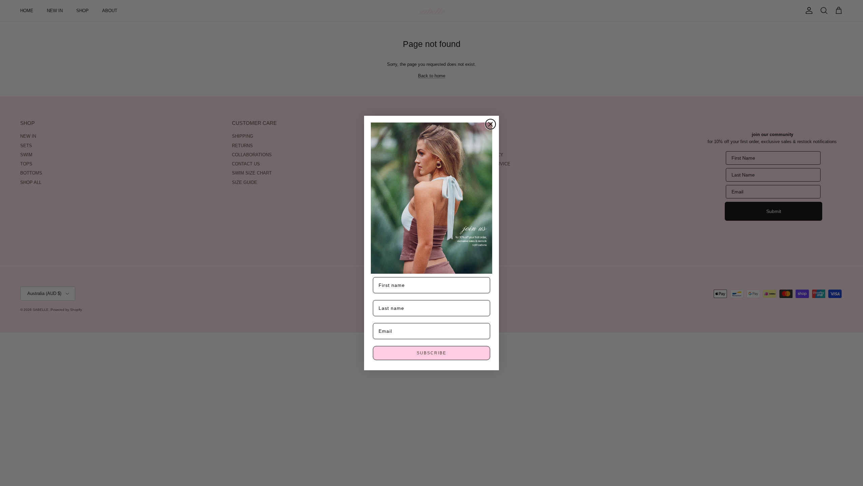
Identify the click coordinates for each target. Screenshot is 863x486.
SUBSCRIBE (431, 353)
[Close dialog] (490, 124)
